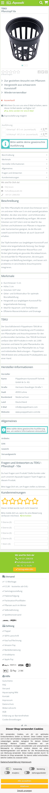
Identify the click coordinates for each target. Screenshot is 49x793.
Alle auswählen (24, 781)
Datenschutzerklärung (11, 762)
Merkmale (6, 159)
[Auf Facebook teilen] (39, 72)
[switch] (8, 768)
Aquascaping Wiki (10, 692)
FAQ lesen (9, 187)
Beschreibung (8, 155)
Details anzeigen (24, 790)
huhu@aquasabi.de (13, 191)
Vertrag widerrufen (25, 569)
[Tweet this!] (42, 72)
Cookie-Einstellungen (11, 719)
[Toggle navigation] (2, 2)
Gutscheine (7, 681)
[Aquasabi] (14, 2)
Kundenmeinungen (10, 177)
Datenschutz (8, 704)
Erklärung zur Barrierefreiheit (15, 715)
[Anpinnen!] (46, 72)
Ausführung (7, 125)
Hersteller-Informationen (13, 164)
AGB (4, 711)
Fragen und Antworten (12, 173)
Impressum (7, 700)
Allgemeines (7, 168)
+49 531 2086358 (12, 194)
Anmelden (26, 515)
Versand (6, 688)
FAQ (4, 684)
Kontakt (5, 696)
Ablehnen (24, 786)
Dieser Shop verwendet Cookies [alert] (24, 728)
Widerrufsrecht (9, 708)
